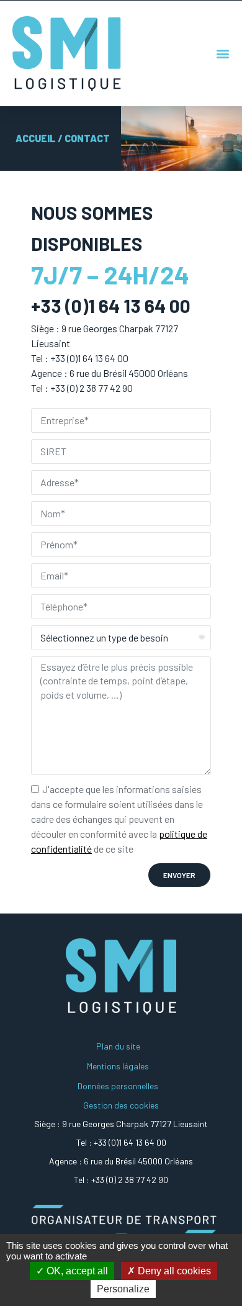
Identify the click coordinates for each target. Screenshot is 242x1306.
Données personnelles (118, 1086)
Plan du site (118, 1046)
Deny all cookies (173, 1271)
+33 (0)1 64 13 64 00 (130, 1142)
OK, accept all (76, 1271)
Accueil (36, 138)
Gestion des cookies (121, 1105)
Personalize (123, 1289)
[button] (223, 53)
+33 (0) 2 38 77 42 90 (129, 1179)
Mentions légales (118, 1066)
